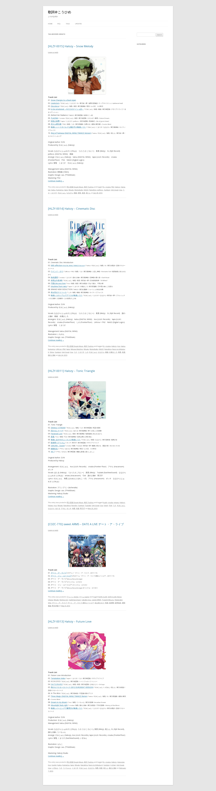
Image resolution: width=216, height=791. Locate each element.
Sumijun (107, 190)
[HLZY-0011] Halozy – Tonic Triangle (71, 371)
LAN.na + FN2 (61, 349)
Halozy (117, 187)
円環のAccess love (58, 283)
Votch (106, 505)
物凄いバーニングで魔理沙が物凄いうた (66, 708)
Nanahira (92, 190)
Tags (68, 24)
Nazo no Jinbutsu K (95, 765)
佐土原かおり (99, 603)
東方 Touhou (89, 187)
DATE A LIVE (102, 597)
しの (86, 352)
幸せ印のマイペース (59, 292)
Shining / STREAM (58, 427)
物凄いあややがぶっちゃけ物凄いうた (66, 439)
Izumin (54, 765)
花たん (88, 193)
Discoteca (55, 106)
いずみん (55, 768)
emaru (116, 502)
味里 (106, 603)
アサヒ (63, 508)
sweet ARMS (96, 600)
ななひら (69, 193)
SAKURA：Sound (57, 445)
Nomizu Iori (64, 600)
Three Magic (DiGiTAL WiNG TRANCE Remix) (69, 696)
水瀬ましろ (113, 352)
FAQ (58, 24)
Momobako (78, 190)
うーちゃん (67, 768)
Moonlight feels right (59, 705)
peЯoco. (100, 190)
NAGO (86, 190)
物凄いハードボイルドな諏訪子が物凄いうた (68, 127)
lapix (66, 190)
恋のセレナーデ (57, 430)
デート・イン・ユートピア (61, 576)
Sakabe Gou (86, 600)
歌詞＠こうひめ (59, 12)
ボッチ (68, 508)
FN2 (112, 187)
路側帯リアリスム (58, 442)
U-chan (113, 765)
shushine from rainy (59, 286)
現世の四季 (55, 121)
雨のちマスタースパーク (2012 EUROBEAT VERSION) (72, 687)
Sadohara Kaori (75, 600)
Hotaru (50, 505)
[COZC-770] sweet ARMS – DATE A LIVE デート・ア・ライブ (86, 524)
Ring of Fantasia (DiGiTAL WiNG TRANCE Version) (71, 133)
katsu (53, 190)
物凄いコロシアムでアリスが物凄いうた (66, 295)
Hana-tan (120, 762)
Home (50, 24)
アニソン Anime (72, 597)
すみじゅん (62, 193)
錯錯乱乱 (54, 448)
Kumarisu (60, 190)
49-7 (52, 451)
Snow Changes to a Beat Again (63, 100)
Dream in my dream (59, 702)
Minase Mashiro (77, 349)
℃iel (110, 505)
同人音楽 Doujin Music (75, 187)
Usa (120, 190)
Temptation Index (58, 678)
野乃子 (82, 508)
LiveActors (55, 103)
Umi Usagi (114, 190)
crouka (108, 187)
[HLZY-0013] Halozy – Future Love (70, 621)
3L (104, 187)
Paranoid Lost (56, 433)
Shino (52, 352)
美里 (83, 193)
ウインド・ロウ (57, 271)
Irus (118, 346)
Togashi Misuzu (108, 600)
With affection (68, 265)
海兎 (79, 193)
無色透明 (54, 277)
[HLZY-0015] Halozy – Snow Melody (70, 46)
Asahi (105, 502)
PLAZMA (54, 118)
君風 (52, 436)
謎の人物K (52, 355)
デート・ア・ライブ (59, 573)
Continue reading (56, 181)
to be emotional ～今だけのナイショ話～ (67, 109)
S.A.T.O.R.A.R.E (56, 684)
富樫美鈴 (118, 603)
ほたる (57, 508)
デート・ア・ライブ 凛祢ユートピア (81, 603)
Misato (71, 190)
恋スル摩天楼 (56, 124)
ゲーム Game (84, 597)
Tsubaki (88, 505)
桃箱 (75, 193)
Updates (78, 24)
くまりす (53, 193)
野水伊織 (55, 606)
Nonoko (74, 505)
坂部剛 (111, 603)
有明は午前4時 (56, 280)
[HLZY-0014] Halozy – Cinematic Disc (71, 208)
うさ (75, 352)
